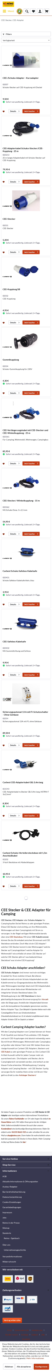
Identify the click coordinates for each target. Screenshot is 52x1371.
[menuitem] (8, 11)
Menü (11, 11)
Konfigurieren (41, 1366)
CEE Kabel (5, 1052)
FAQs (9, 1330)
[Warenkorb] (46, 11)
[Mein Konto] (40, 11)
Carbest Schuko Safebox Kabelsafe (20, 571)
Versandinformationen (12, 1256)
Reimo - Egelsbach (12, 1238)
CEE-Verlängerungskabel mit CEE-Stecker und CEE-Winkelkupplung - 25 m (25, 431)
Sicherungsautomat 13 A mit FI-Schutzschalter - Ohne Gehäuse (25, 713)
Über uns (6, 1245)
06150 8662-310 (19, 1132)
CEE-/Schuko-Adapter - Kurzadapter (21, 78)
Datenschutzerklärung (12, 1197)
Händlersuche (37, 1330)
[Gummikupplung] (26, 341)
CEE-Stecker (9, 218)
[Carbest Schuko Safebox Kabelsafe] (26, 552)
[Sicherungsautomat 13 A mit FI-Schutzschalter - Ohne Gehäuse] (26, 693)
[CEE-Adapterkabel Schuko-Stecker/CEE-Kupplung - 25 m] (26, 130)
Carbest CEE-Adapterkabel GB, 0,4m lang (23, 782)
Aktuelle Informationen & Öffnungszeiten (20, 1181)
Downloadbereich (22, 1330)
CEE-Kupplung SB (11, 289)
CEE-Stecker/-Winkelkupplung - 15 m (21, 500)
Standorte (6, 1233)
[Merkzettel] (33, 11)
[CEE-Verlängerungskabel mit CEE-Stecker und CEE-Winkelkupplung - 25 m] (26, 412)
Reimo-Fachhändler (16, 1118)
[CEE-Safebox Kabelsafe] (26, 623)
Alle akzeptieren (24, 1366)
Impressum (7, 1212)
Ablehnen (9, 1366)
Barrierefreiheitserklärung (13, 1192)
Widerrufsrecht (9, 1261)
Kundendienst (6, 1128)
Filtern (8, 34)
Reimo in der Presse (11, 1223)
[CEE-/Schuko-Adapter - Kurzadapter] (26, 59)
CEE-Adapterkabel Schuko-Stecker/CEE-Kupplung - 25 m (23, 149)
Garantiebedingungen (11, 1207)
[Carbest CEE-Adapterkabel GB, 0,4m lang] (26, 764)
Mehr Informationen (35, 1358)
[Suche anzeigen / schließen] (26, 11)
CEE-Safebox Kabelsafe (14, 641)
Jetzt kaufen (29, 111)
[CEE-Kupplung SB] (26, 271)
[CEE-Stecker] (26, 200)
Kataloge (24, 1335)
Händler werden (11, 1335)
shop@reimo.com (14, 1135)
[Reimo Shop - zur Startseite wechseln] (8, 4)
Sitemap (5, 1228)
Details (13, 111)
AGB (4, 1176)
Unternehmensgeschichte (15, 1250)
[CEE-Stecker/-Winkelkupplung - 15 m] (26, 482)
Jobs (4, 1217)
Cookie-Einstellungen (11, 1202)
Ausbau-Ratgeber (9, 1186)
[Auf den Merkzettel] (4, 111)
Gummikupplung (11, 359)
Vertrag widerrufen (12, 1320)
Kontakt (34, 1335)
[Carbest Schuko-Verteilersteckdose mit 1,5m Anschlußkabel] (26, 834)
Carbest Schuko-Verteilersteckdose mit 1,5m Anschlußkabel (25, 854)
